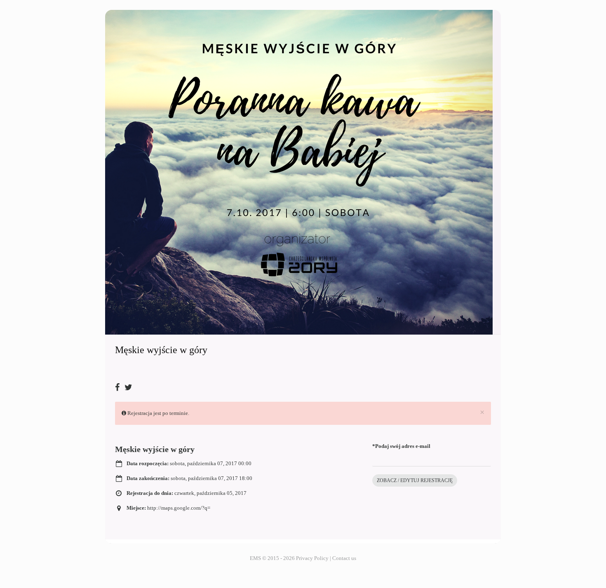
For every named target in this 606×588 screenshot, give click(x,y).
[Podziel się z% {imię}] (119, 384)
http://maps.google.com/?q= (178, 508)
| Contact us (343, 558)
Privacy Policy (312, 558)
